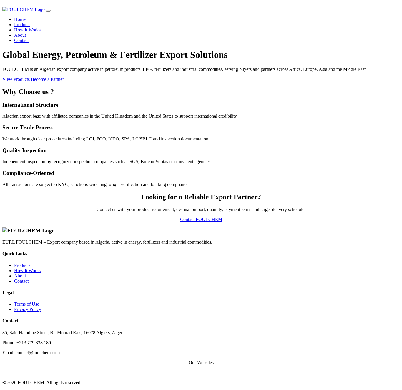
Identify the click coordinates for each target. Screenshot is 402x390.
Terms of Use (26, 304)
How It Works (27, 29)
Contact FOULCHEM (201, 219)
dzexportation (153, 372)
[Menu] (48, 11)
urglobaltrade (181, 372)
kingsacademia (247, 372)
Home (20, 19)
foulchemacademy (214, 372)
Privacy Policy (27, 309)
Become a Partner (47, 79)
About (20, 35)
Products (22, 24)
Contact (21, 40)
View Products (16, 79)
